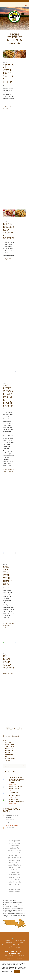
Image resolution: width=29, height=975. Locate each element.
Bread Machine (9, 750)
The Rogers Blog (10, 956)
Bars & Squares (9, 744)
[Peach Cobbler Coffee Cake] (20, 645)
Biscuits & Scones (10, 746)
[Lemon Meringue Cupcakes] (20, 428)
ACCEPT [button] (17, 971)
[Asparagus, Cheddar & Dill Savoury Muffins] (9, 54)
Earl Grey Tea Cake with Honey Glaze (7, 575)
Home (6, 951)
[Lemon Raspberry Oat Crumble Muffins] (9, 213)
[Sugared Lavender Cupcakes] (20, 556)
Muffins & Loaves (9, 106)
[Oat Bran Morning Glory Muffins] (9, 645)
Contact (21, 956)
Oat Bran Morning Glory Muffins (8, 661)
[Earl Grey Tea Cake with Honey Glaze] (9, 556)
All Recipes (7, 742)
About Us (14, 951)
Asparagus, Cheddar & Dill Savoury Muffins (8, 73)
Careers (19, 958)
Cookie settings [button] (7, 971)
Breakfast (7, 672)
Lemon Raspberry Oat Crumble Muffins (8, 231)
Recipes (5, 740)
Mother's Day (7, 625)
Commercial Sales (14, 953)
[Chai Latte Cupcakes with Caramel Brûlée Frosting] (9, 375)
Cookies (6, 756)
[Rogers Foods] (14, 17)
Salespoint (10, 958)
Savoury (5, 108)
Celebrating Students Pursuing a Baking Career (17, 794)
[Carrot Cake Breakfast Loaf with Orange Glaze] (20, 54)
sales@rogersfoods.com (12, 825)
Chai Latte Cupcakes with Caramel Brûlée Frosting (8, 397)
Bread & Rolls (8, 748)
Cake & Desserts (9, 469)
